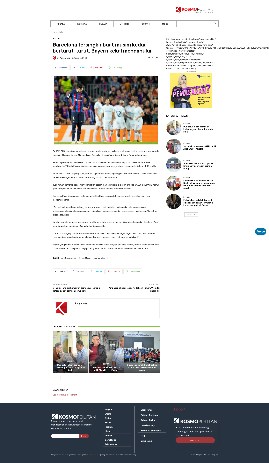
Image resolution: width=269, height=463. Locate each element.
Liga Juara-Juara (100, 258)
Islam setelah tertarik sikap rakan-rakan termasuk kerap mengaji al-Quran (198, 203)
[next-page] (59, 378)
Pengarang (65, 58)
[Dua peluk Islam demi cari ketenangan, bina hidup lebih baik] (70, 352)
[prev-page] (54, 378)
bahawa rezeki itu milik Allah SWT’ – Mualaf (106, 368)
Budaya (103, 24)
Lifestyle (124, 24)
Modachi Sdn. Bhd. (93, 455)
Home (55, 32)
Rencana (82, 24)
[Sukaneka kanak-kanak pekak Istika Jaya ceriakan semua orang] (142, 352)
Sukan (61, 32)
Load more (190, 214)
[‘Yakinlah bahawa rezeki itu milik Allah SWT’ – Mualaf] (106, 352)
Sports (146, 24)
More (165, 24)
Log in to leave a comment (65, 395)
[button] (215, 24)
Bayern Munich (85, 258)
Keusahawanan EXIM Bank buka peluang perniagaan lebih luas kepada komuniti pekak (199, 184)
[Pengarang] (55, 58)
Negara (61, 24)
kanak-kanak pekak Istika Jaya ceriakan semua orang (142, 367)
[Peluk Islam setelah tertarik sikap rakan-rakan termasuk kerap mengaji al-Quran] (173, 201)
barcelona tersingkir (69, 258)
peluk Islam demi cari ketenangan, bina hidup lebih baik (70, 367)
